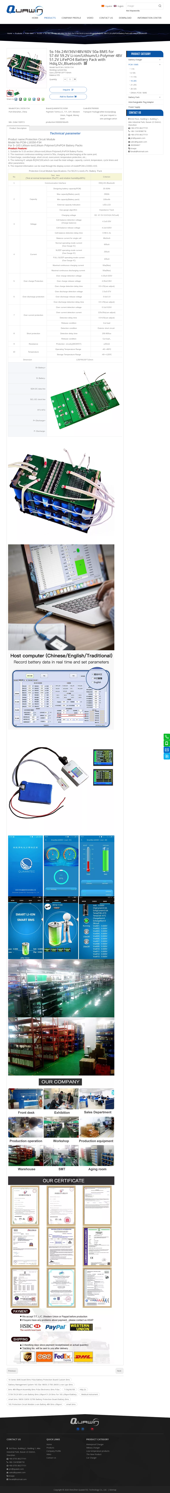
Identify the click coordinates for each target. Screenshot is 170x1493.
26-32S (134, 88)
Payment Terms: (53, 111)
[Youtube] (92, 1429)
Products (50, 1447)
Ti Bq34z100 (69, 1389)
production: (51, 122)
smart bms (71, 1404)
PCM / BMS (133, 64)
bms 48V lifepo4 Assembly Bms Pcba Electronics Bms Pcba (33, 1389)
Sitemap (112, 1490)
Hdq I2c (83, 1389)
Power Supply (134, 107)
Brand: (49, 108)
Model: (11, 108)
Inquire (66, 89)
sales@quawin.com (139, 142)
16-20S (134, 81)
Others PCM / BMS (139, 92)
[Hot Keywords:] (160, 6)
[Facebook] (78, 1429)
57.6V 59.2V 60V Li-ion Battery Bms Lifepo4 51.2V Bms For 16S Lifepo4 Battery (42, 1394)
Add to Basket (67, 96)
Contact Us (51, 1457)
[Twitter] (87, 1429)
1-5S (132, 69)
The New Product (93, 1454)
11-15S (134, 77)
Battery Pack (133, 97)
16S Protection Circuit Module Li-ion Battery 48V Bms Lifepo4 (34, 1404)
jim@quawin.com (138, 138)
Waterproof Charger (95, 1444)
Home (49, 1444)
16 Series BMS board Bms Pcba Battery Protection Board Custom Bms (39, 1379)
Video (48, 1454)
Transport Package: (91, 111)
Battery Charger (135, 59)
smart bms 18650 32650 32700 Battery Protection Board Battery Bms (38, 1399)
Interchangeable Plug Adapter (141, 102)
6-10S (133, 73)
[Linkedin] (82, 1429)
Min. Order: (13, 122)
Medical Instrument (89, 1394)
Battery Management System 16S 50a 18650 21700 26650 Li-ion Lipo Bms (40, 1384)
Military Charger (93, 1447)
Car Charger (91, 1457)
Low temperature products (97, 1451)
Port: (11, 111)
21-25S (134, 84)
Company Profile (53, 1451)
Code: (85, 108)
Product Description (18, 128)
